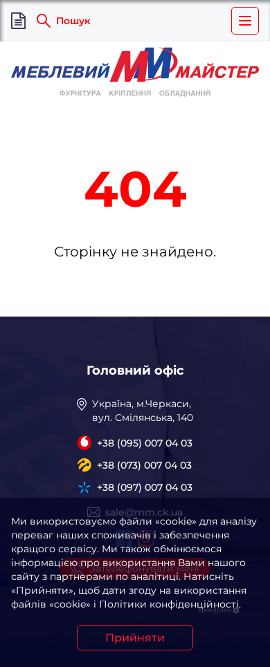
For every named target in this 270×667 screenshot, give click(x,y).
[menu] (245, 21)
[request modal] (18, 21)
